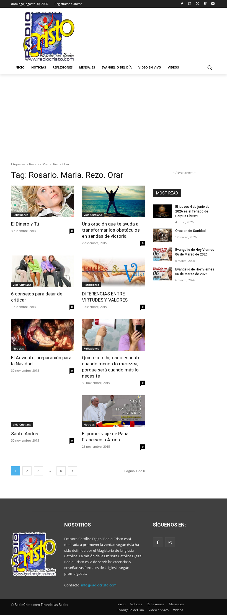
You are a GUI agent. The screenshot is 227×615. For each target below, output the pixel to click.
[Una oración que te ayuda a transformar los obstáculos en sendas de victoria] (113, 201)
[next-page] (72, 470)
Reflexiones (20, 215)
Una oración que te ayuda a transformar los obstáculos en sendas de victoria (111, 230)
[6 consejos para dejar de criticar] (42, 271)
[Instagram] (190, 4)
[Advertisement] (113, 116)
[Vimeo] (205, 4)
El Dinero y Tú (25, 224)
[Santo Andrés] (42, 411)
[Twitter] (197, 4)
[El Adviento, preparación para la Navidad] (42, 335)
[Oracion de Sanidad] (162, 235)
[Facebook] (182, 4)
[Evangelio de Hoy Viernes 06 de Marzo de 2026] (162, 254)
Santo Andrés (25, 433)
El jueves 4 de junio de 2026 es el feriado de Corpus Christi (192, 211)
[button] (209, 67)
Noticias (18, 348)
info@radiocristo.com (99, 585)
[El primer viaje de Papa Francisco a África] (113, 411)
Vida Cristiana (93, 215)
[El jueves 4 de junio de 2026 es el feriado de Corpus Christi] (162, 211)
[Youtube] (213, 4)
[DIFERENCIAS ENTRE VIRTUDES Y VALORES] (113, 271)
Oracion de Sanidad (190, 231)
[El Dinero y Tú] (42, 201)
